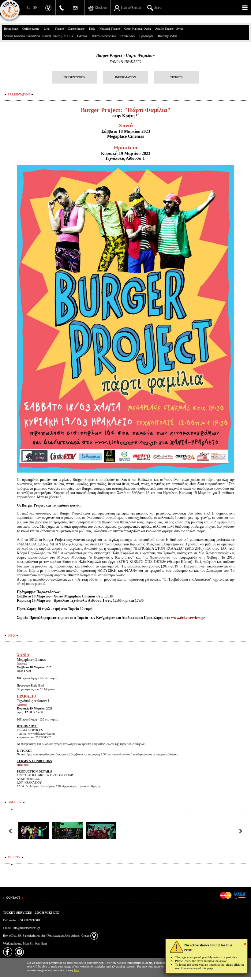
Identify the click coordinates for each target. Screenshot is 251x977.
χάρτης (22, 663)
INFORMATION (125, 77)
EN (35, 7)
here (76, 970)
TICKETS (176, 77)
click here (22, 764)
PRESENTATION (74, 77)
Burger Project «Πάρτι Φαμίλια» (125, 55)
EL (28, 7)
